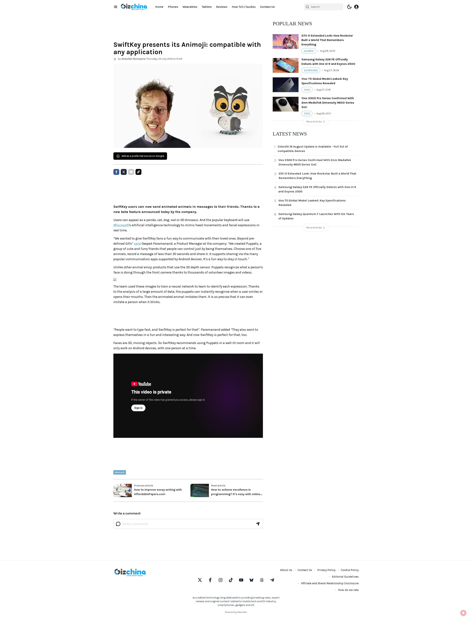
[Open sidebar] (115, 7)
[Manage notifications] (463, 613)
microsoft (119, 472)
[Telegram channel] (272, 580)
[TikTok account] (231, 580)
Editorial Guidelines (345, 576)
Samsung (311, 70)
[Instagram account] (220, 580)
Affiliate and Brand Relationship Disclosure (330, 583)
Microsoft (121, 225)
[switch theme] (349, 6)
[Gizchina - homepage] (134, 7)
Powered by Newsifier (236, 612)
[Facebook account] (210, 580)
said (137, 244)
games (309, 51)
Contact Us (267, 6)
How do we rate (348, 590)
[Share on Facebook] (116, 172)
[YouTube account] (241, 580)
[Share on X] (124, 172)
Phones (173, 6)
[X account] (200, 580)
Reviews (221, 6)
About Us (286, 570)
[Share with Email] (131, 172)
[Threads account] (262, 580)
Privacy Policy (326, 570)
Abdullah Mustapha (133, 58)
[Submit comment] (257, 523)
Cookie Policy (350, 570)
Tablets (207, 6)
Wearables (190, 6)
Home (159, 6)
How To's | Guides (244, 6)
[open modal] (356, 7)
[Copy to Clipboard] (138, 172)
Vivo (307, 89)
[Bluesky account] (251, 580)
